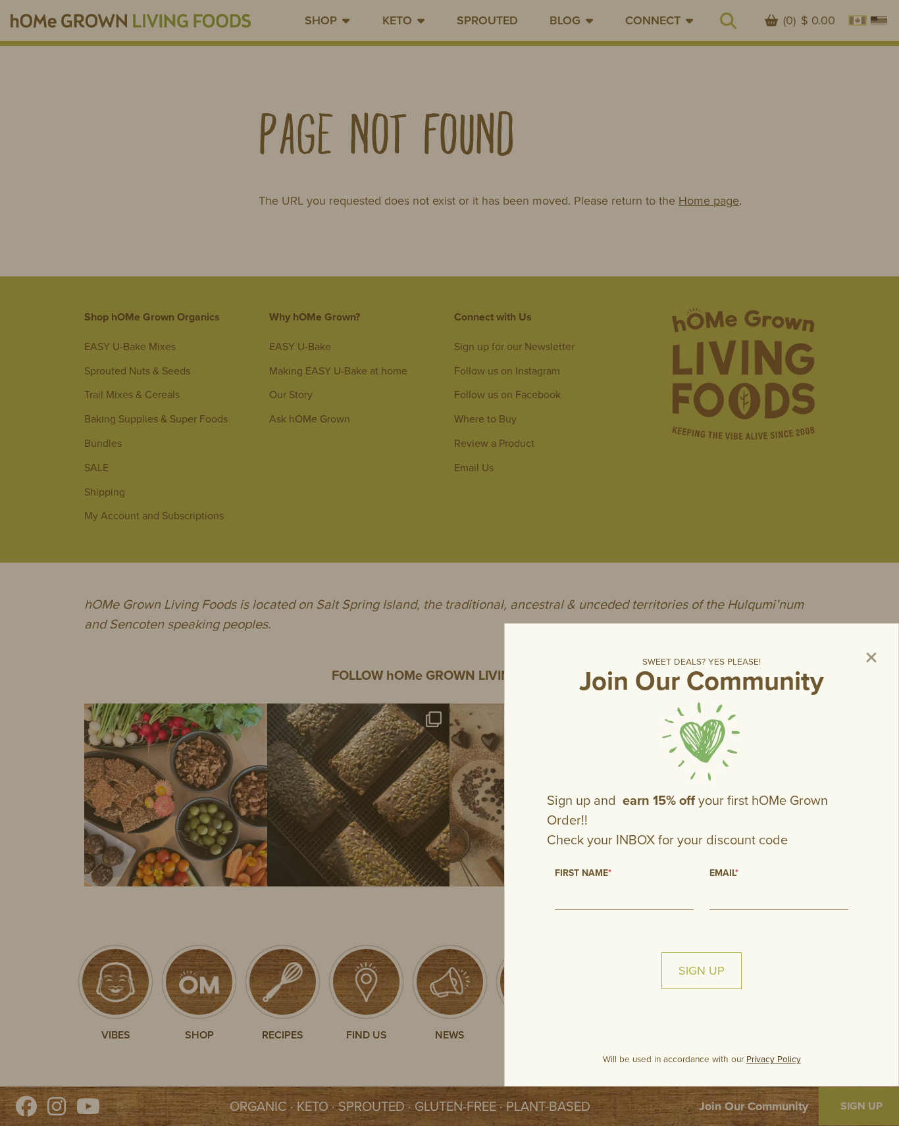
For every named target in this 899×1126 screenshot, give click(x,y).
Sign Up (702, 970)
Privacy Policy (773, 1058)
